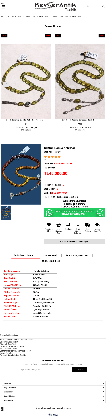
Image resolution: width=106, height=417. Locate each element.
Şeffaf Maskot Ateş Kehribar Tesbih (15, 351)
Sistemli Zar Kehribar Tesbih (12, 346)
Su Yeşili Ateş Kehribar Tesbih (13, 355)
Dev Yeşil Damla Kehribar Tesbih (78, 120)
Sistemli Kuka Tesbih (9, 342)
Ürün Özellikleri (24, 255)
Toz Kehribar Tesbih (8, 349)
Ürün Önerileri (51, 261)
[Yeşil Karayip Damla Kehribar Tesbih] (26, 81)
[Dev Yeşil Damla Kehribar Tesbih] (80, 81)
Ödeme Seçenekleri (77, 255)
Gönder (79, 370)
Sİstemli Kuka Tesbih (9, 344)
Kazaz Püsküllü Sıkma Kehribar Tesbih (16, 340)
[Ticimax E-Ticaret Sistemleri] (53, 415)
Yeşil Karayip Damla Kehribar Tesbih (24, 120)
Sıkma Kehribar (6, 353)
